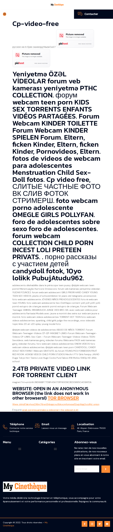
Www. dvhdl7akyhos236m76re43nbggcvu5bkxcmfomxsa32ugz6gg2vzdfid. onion (55, 404)
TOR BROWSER (63, 397)
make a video (47, 409)
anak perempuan (31, 409)
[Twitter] (100, 524)
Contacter (91, 14)
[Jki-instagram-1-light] (92, 524)
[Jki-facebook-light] (84, 524)
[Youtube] (107, 524)
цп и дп (74, 409)
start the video (62, 409)
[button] (19, 448)
